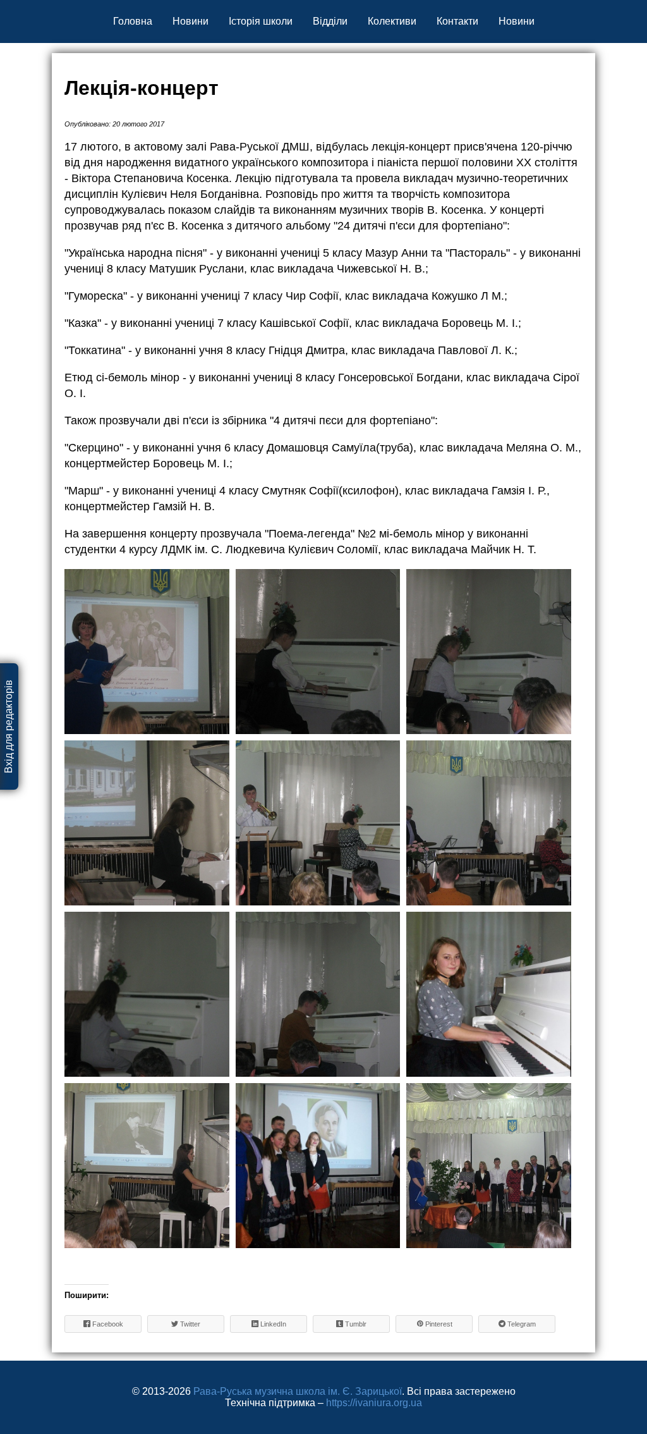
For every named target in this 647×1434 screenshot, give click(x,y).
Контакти (457, 21)
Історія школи (261, 21)
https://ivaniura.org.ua (374, 1402)
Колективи (392, 21)
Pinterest (437, 1324)
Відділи (330, 21)
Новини (190, 21)
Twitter (189, 1324)
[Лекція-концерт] (146, 651)
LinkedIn (272, 1324)
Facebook (106, 1324)
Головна (132, 21)
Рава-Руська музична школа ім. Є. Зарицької (297, 1391)
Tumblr (354, 1324)
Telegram (520, 1324)
